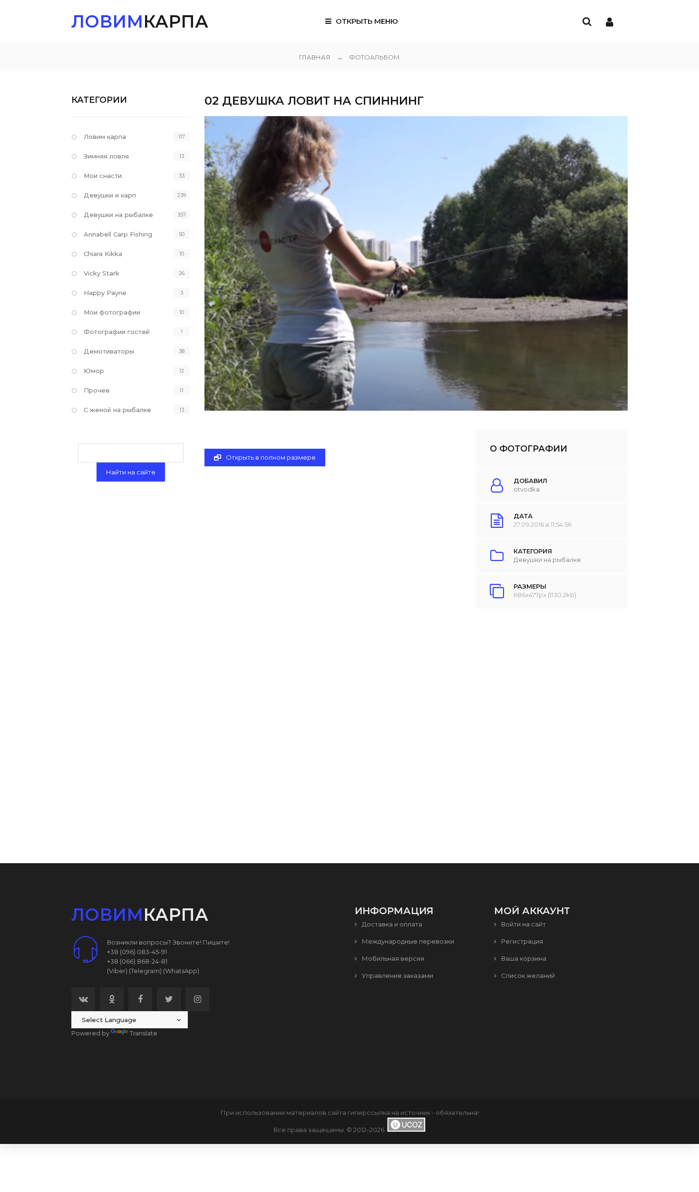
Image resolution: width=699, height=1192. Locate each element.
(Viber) (117, 971)
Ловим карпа (105, 136)
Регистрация (521, 941)
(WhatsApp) (181, 971)
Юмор (94, 370)
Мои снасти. (103, 175)
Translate (143, 1033)
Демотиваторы (109, 351)
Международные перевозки (407, 941)
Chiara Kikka (103, 253)
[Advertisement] (416, 714)
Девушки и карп (110, 195)
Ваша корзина (523, 958)
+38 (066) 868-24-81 (137, 961)
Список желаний (527, 975)
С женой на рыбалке (117, 410)
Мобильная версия (392, 958)
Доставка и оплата (391, 924)
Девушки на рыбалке (547, 559)
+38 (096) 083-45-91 (137, 952)
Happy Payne (105, 292)
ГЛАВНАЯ (314, 57)
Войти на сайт (523, 924)
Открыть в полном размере (270, 457)
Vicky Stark (101, 273)
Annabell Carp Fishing (118, 234)
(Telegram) (145, 971)
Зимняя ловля (106, 156)
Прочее (97, 390)
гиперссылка (369, 1112)
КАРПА (139, 21)
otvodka (527, 489)
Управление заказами (396, 975)
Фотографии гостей (117, 331)
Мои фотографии (112, 312)
